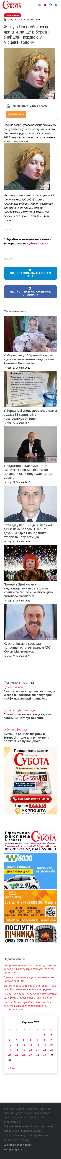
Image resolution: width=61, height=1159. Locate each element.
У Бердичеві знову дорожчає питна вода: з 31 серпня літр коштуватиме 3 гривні (30, 414)
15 (44, 1044)
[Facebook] (50, 4)
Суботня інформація (16, 729)
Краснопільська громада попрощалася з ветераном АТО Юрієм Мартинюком (27, 647)
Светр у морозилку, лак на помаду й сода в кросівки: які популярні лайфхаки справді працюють (29, 694)
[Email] (39, 4)
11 (16, 1044)
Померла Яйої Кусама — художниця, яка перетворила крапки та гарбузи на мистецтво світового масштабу (28, 590)
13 (30, 1044)
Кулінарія (9, 710)
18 (16, 1049)
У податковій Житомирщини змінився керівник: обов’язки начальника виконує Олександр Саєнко (28, 472)
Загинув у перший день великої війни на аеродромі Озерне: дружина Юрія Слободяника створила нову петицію (28, 531)
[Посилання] (12, 5)
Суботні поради (13, 687)
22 (44, 1049)
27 (30, 1055)
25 (16, 1055)
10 (9, 1044)
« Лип (11, 1068)
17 (9, 1049)
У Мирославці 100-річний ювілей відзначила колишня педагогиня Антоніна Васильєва (29, 359)
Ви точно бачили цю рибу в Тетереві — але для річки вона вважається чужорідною (26, 737)
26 (23, 1055)
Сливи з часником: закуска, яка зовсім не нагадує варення (27, 716)
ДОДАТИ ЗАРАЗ (16, 114)
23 (51, 1049)
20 (30, 1049)
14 (37, 1044)
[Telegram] (55, 4)
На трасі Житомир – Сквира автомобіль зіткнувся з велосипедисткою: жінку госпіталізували (27, 1006)
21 (37, 1049)
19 (23, 1049)
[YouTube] (45, 4)
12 (23, 1044)
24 (9, 1055)
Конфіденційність (14, 1149)
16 (51, 1044)
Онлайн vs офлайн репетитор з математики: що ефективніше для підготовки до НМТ (30, 995)
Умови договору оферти (18, 1145)
